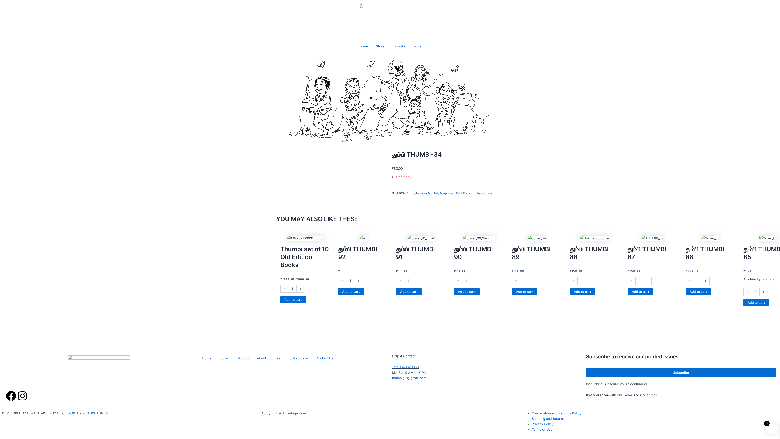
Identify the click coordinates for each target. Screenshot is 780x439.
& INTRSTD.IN (93, 413)
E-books (398, 46)
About (261, 358)
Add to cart (293, 300)
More (417, 46)
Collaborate (298, 358)
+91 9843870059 (405, 367)
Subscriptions (482, 193)
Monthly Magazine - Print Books (450, 193)
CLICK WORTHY (70, 413)
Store (380, 46)
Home (363, 46)
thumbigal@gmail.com (409, 378)
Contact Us (324, 358)
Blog (277, 358)
